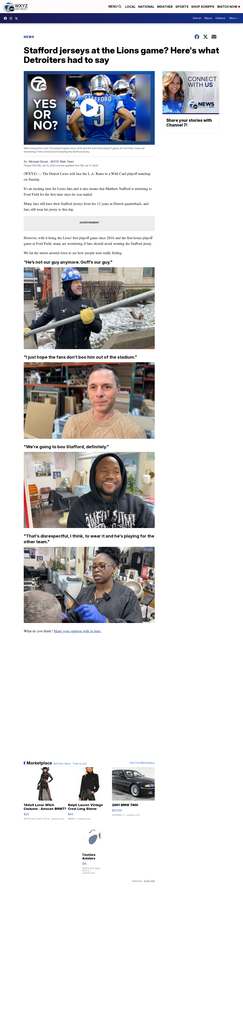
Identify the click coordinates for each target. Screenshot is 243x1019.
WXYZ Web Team (62, 161)
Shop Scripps (202, 7)
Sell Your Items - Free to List (70, 763)
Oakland (220, 18)
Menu (113, 6)
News (29, 37)
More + (233, 18)
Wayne (208, 18)
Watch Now (227, 7)
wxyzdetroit (6, 18)
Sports (182, 7)
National (146, 7)
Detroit (197, 18)
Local (130, 7)
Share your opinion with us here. (77, 630)
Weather (165, 7)
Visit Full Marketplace (142, 763)
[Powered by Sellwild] (149, 881)
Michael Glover (38, 161)
